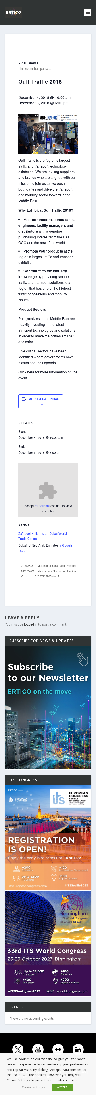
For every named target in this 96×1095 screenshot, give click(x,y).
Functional (42, 505)
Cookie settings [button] (33, 1087)
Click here (26, 372)
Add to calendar (44, 399)
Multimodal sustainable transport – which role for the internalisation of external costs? (56, 570)
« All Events (28, 63)
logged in (30, 624)
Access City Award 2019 (27, 570)
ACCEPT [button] (62, 1087)
